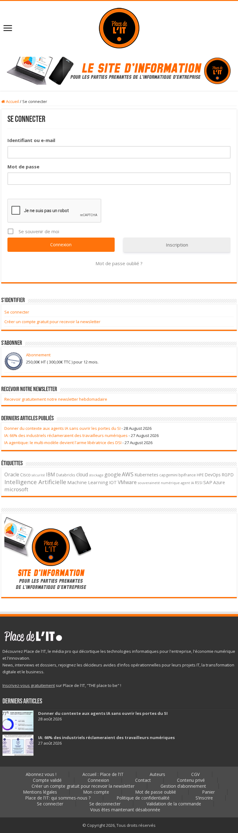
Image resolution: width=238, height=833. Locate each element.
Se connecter (16, 312)
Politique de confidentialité (143, 798)
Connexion (98, 780)
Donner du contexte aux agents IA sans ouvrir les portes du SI (62, 428)
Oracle (11, 474)
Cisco (25, 475)
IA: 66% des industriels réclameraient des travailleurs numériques (66, 435)
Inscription (177, 245)
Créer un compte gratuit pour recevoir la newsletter (52, 321)
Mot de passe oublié (155, 792)
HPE (200, 475)
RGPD (228, 475)
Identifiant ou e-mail (31, 140)
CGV (195, 774)
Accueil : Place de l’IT (103, 774)
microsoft (16, 489)
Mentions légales (40, 792)
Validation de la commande (174, 804)
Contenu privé (191, 780)
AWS (128, 474)
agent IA (187, 482)
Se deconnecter (105, 804)
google (112, 474)
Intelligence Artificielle (35, 482)
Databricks (65, 474)
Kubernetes (146, 474)
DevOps (213, 475)
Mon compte (96, 792)
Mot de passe (23, 166)
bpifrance (187, 475)
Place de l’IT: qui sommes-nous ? (57, 798)
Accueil (12, 101)
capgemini (168, 475)
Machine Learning (87, 482)
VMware (127, 482)
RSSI (198, 482)
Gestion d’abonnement (183, 786)
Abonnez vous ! (41, 774)
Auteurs (157, 774)
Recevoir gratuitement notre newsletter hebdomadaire (55, 399)
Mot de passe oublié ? (119, 263)
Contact (143, 780)
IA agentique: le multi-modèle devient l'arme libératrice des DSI (62, 442)
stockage (96, 475)
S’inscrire (204, 798)
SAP (207, 482)
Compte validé (47, 780)
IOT (113, 482)
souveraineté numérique (159, 482)
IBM (50, 474)
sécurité (38, 475)
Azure (219, 482)
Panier (208, 792)
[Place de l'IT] (119, 27)
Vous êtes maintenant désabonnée (125, 810)
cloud (82, 474)
